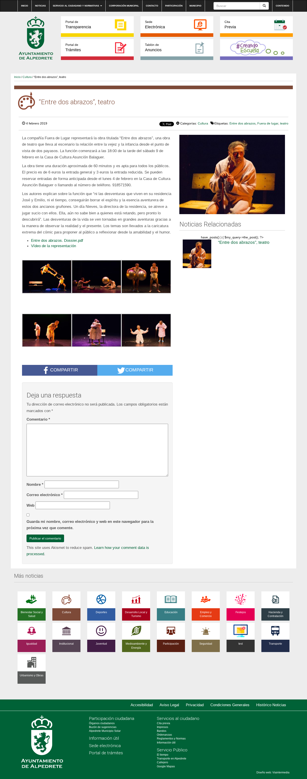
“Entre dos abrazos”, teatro (243, 242)
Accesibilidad (142, 705)
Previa (230, 24)
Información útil (104, 738)
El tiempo (162, 754)
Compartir (64, 370)
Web (30, 505)
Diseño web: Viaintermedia (272, 772)
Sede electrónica (105, 745)
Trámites (73, 47)
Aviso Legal (169, 705)
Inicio (24, 5)
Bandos (161, 730)
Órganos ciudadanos (102, 723)
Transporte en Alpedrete (171, 758)
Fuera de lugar (267, 123)
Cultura (27, 77)
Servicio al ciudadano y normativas (76, 5)
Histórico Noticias (271, 705)
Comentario (38, 419)
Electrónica (155, 24)
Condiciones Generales (229, 705)
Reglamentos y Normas (171, 738)
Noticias (40, 5)
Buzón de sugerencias (102, 727)
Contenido (282, 5)
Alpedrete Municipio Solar (105, 730)
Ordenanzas (164, 734)
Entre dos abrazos (242, 123)
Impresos (162, 727)
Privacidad (195, 705)
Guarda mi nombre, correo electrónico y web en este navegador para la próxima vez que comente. (90, 524)
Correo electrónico (45, 495)
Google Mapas (166, 766)
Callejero (162, 762)
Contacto (152, 5)
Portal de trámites (106, 752)
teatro (284, 123)
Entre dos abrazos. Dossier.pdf (57, 240)
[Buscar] (264, 6)
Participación (173, 5)
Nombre (35, 484)
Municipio (195, 5)
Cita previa (163, 723)
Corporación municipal (124, 5)
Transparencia (78, 24)
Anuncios (153, 47)
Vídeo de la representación (53, 246)
